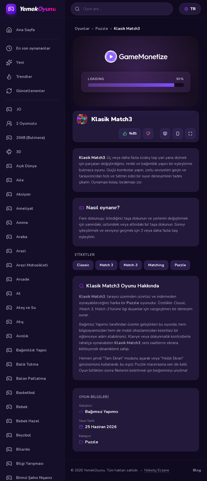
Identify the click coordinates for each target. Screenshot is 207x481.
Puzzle (101, 28)
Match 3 (106, 265)
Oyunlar (82, 28)
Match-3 (131, 265)
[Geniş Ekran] (165, 133)
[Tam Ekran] (190, 133)
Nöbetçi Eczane (156, 470)
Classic (83, 265)
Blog (197, 470)
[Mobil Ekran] (177, 133)
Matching (156, 265)
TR (193, 9)
